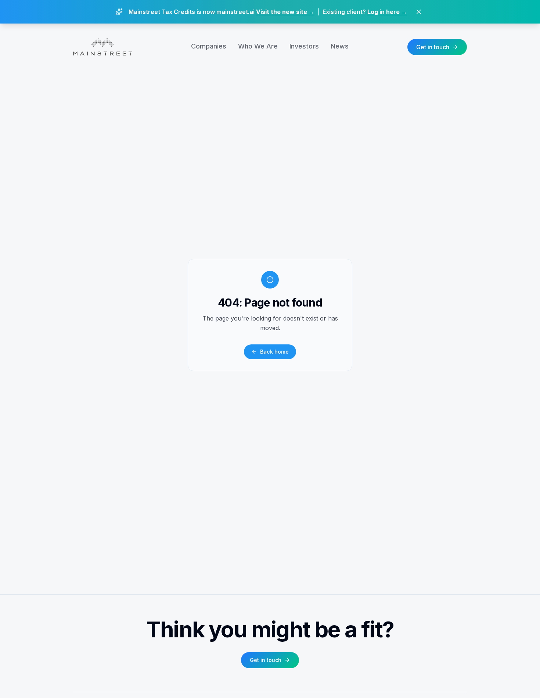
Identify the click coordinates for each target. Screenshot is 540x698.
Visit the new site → (285, 11)
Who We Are (258, 46)
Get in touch (432, 47)
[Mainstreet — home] (102, 47)
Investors (304, 46)
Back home (274, 351)
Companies (208, 46)
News (340, 46)
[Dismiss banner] (419, 12)
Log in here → (387, 11)
